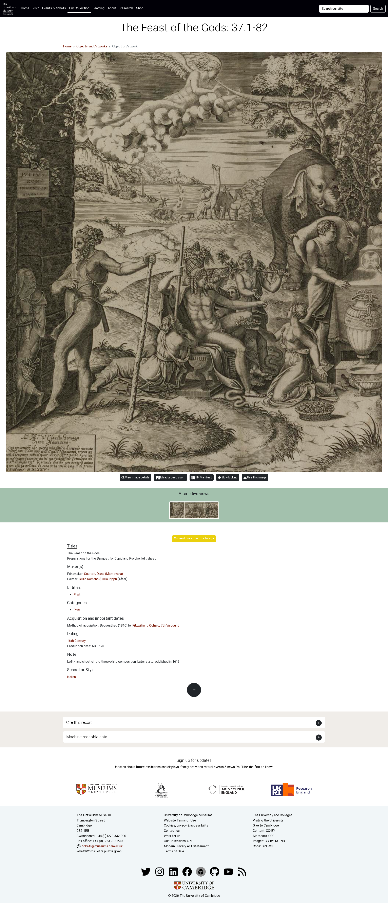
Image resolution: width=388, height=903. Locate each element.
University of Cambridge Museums (188, 815)
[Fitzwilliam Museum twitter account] (146, 871)
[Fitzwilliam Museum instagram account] (160, 871)
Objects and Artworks (91, 46)
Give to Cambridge (266, 825)
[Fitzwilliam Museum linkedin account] (187, 871)
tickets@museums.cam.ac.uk (102, 846)
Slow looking (229, 477)
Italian (71, 677)
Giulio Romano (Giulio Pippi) (98, 579)
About (112, 8)
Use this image (257, 477)
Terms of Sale (174, 851)
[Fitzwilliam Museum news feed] (242, 871)
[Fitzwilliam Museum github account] (215, 871)
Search (378, 8)
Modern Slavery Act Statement (186, 846)
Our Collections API (178, 841)
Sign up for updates (194, 760)
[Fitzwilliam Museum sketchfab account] (201, 871)
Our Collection (79, 8)
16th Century (76, 641)
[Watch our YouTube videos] (229, 871)
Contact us (172, 831)
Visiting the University (268, 820)
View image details (137, 477)
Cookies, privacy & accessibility (186, 825)
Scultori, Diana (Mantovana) (103, 574)
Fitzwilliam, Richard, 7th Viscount (155, 625)
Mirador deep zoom (172, 477)
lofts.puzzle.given (108, 851)
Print (77, 594)
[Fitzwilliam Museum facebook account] (174, 871)
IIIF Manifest (203, 477)
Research (126, 8)
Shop (139, 8)
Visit (36, 8)
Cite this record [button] (79, 722)
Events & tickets (54, 8)
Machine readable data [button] (86, 737)
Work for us (172, 836)
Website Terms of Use (180, 820)
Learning (98, 8)
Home (26, 8)
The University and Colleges (272, 815)
